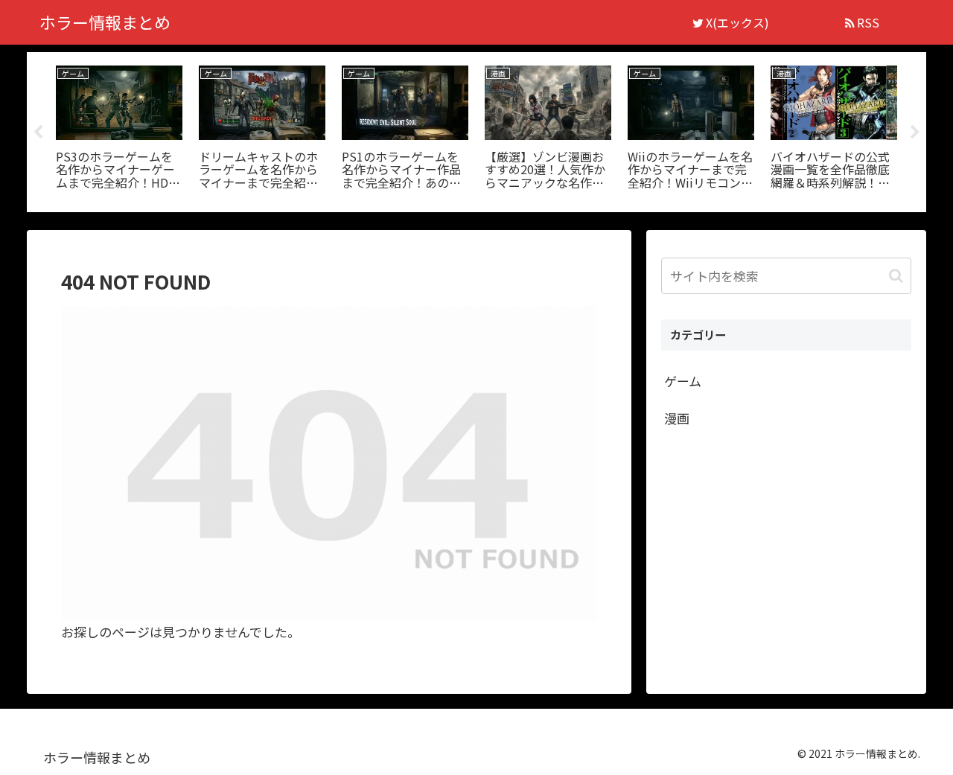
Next (915, 132)
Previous (38, 132)
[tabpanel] (119, 129)
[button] (896, 275)
